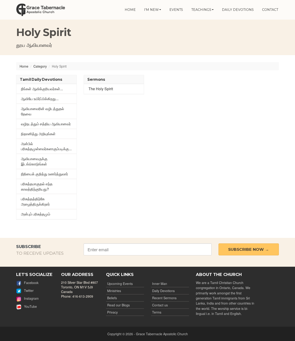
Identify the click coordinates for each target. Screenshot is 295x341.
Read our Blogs (118, 305)
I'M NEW (151, 10)
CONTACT (270, 10)
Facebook (29, 282)
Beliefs (112, 298)
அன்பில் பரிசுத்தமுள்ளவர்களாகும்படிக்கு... (46, 146)
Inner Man (159, 283)
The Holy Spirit (100, 88)
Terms (156, 312)
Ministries (114, 290)
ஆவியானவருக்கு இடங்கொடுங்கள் (34, 161)
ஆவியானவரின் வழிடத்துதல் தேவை (42, 111)
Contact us (160, 305)
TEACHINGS (201, 10)
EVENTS (176, 10)
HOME (130, 10)
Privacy (112, 312)
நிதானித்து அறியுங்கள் (38, 133)
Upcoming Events (120, 283)
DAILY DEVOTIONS (238, 10)
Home (24, 66)
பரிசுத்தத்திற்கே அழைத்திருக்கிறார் (35, 201)
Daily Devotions (163, 290)
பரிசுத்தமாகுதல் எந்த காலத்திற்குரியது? (37, 186)
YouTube (29, 306)
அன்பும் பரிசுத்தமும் (35, 214)
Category (40, 66)
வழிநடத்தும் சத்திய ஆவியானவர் (46, 123)
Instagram (30, 298)
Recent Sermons (164, 298)
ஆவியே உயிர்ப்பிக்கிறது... (40, 98)
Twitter (27, 290)
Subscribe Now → (248, 249)
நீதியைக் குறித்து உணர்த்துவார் (44, 173)
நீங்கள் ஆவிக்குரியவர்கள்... (42, 88)
